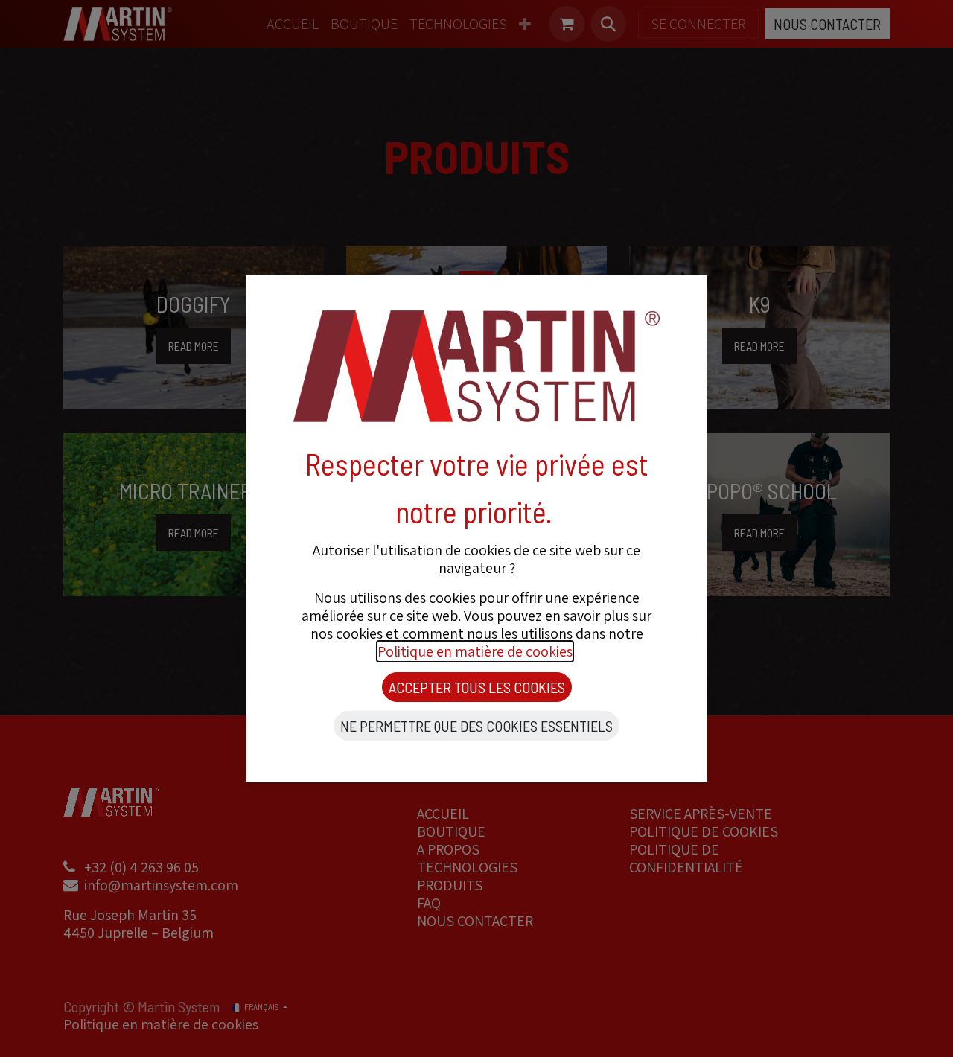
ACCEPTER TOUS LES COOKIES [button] (477, 687)
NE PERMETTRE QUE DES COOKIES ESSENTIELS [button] (476, 726)
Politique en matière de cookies (475, 651)
